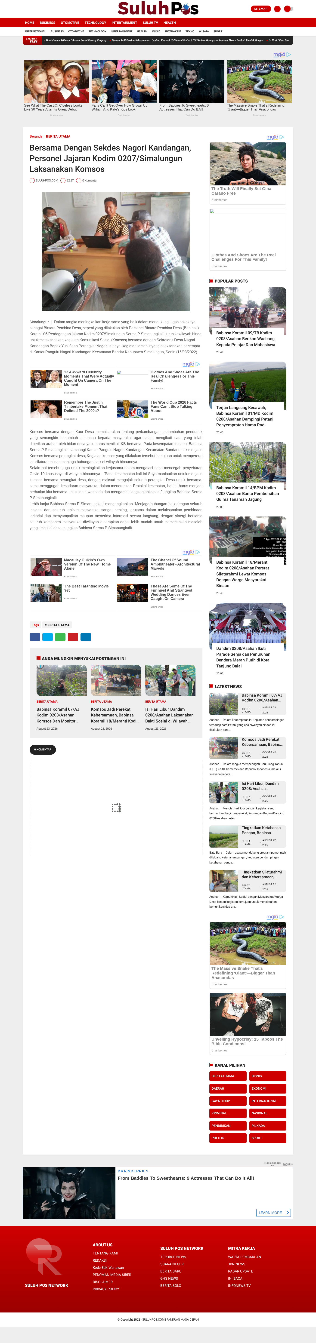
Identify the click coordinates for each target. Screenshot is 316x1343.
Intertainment (124, 23)
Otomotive (70, 23)
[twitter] (30, 9)
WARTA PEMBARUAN (244, 1257)
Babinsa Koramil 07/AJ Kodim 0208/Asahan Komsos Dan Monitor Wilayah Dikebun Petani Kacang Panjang (59, 715)
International (35, 31)
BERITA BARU (170, 1271)
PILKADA (258, 1126)
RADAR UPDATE (240, 1271)
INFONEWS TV (239, 1286)
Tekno (190, 31)
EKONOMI (259, 1088)
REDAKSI (100, 1260)
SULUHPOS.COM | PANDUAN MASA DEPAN (170, 1319)
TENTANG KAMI (105, 1253)
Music (156, 31)
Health (170, 23)
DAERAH (218, 1088)
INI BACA (235, 1278)
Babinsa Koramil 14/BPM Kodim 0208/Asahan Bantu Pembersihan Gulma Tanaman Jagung (247, 493)
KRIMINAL (219, 1113)
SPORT (257, 1138)
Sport (218, 31)
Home (29, 23)
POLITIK (218, 1138)
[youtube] (42, 9)
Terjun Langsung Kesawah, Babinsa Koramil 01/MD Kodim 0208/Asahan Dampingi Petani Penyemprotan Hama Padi (244, 416)
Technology (95, 23)
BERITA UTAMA (58, 136)
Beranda (36, 136)
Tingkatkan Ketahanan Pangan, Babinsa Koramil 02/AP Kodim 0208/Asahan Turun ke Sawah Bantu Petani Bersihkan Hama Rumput (261, 830)
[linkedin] (86, 637)
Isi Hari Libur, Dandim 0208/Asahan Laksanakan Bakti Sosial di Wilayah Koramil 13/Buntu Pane (169, 715)
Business (47, 23)
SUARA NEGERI (172, 1264)
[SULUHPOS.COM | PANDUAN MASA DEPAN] (158, 15)
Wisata (204, 31)
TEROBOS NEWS (173, 1257)
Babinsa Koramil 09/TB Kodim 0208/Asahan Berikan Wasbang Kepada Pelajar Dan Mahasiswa (245, 338)
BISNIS (257, 1076)
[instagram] (36, 9)
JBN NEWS (236, 1264)
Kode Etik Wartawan (108, 1268)
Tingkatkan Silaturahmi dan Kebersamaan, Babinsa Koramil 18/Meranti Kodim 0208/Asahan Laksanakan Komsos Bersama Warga (262, 875)
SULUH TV (150, 23)
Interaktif (173, 31)
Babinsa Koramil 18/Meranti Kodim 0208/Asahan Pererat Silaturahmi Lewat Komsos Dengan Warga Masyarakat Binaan (242, 574)
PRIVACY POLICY (106, 1289)
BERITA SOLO (170, 1286)
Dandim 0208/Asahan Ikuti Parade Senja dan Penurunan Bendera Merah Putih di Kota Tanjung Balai (243, 657)
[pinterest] (73, 637)
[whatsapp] (60, 637)
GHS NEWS (169, 1278)
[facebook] (24, 9)
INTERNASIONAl (264, 1101)
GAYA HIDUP (221, 1101)
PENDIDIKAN (221, 1126)
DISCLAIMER (103, 1282)
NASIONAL (259, 1113)
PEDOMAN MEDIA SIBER (112, 1275)
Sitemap (261, 8)
